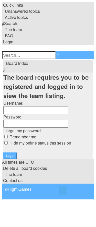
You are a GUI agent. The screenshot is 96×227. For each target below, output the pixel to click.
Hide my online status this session (39, 143)
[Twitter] (63, 191)
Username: (13, 103)
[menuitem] (21, 11)
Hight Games (19, 189)
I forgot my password (22, 131)
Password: (13, 117)
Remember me (22, 137)
